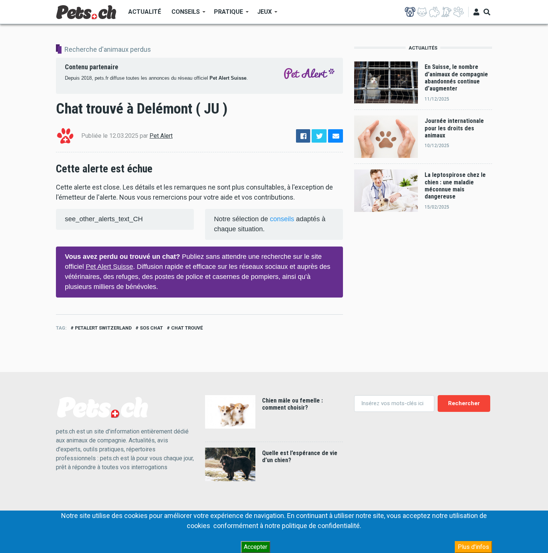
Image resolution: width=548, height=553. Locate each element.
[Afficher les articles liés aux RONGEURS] (434, 12)
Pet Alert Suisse (228, 78)
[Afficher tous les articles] (458, 12)
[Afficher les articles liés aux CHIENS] (410, 12)
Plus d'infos (473, 546)
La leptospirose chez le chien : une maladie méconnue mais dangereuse (455, 185)
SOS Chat (151, 328)
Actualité (144, 11)
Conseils (183, 14)
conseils (282, 219)
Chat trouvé (187, 328)
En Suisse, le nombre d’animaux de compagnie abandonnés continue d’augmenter (456, 77)
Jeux (262, 14)
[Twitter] (319, 136)
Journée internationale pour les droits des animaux (454, 128)
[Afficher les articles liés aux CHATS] (422, 12)
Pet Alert (161, 135)
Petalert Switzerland (103, 328)
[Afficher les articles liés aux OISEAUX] (446, 12)
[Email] (335, 136)
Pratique (226, 14)
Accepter (255, 546)
